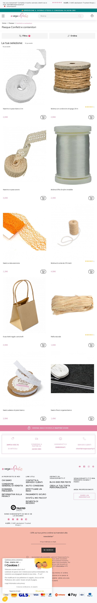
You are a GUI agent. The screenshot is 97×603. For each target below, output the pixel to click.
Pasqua (11, 23)
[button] (5, 599)
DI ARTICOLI (12, 449)
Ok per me (40, 591)
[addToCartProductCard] (43, 117)
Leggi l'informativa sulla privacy (15, 583)
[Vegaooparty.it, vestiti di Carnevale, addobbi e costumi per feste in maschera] (19, 14)
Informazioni (11, 6)
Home (4, 23)
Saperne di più (14, 591)
